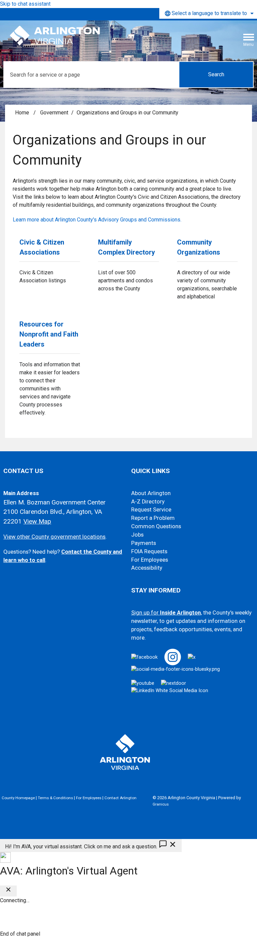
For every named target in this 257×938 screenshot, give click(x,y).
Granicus (161, 804)
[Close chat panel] (8, 891)
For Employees (149, 560)
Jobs (137, 535)
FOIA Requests (149, 551)
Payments (143, 543)
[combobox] (208, 13)
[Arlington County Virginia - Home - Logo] (55, 35)
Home (22, 112)
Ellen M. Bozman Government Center (54, 502)
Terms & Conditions (55, 797)
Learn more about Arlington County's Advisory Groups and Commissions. (97, 219)
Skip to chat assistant (25, 4)
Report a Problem (153, 518)
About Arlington (151, 493)
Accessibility (146, 568)
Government (54, 112)
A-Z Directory (148, 501)
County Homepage (18, 797)
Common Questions (156, 526)
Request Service (151, 509)
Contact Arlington (120, 797)
